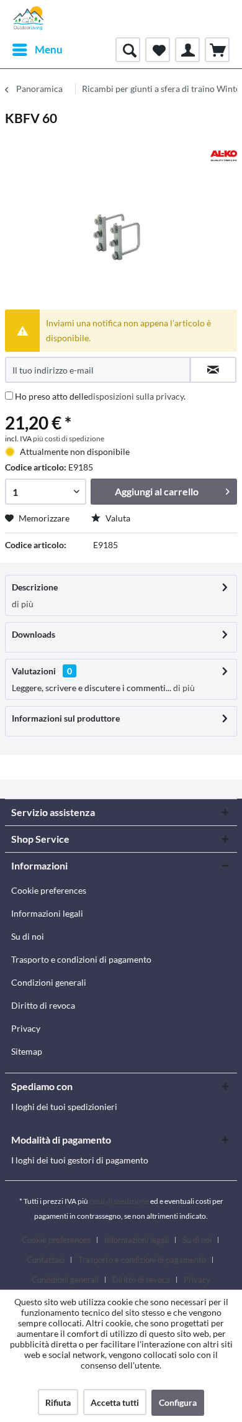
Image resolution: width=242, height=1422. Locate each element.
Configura (178, 1402)
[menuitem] (37, 49)
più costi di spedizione (68, 438)
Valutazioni (34, 671)
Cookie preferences (48, 890)
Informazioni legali (47, 913)
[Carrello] (217, 49)
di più (23, 604)
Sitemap (26, 1051)
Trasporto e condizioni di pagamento (81, 959)
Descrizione (35, 587)
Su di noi (27, 936)
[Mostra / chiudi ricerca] (127, 49)
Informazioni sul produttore (66, 718)
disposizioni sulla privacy (136, 396)
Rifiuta (58, 1402)
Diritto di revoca (43, 1005)
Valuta (117, 518)
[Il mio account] (187, 49)
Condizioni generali (48, 982)
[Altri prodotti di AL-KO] (223, 156)
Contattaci (46, 1260)
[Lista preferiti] (157, 49)
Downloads (33, 634)
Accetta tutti (115, 1402)
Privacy (25, 1028)
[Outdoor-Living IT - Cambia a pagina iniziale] (28, 18)
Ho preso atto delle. (100, 396)
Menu (49, 49)
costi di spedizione (119, 1201)
